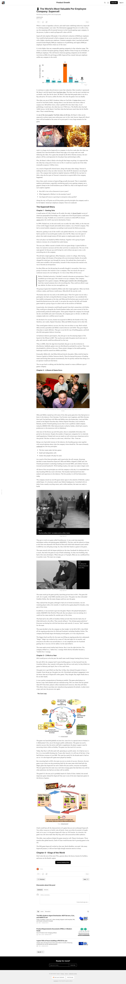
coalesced (39, 446)
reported (69, 28)
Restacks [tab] (46, 889)
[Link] (34, 207)
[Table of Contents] (2, 492)
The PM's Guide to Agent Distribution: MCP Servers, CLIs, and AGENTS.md (55, 916)
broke (75, 100)
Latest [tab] (41, 911)
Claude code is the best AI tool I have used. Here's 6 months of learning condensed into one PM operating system (54, 943)
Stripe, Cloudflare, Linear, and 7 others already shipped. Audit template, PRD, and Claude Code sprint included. (55, 920)
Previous (42, 879)
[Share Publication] (108, 2)
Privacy (62, 973)
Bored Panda (77, 213)
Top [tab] (38, 911)
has (61, 181)
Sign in (121, 2)
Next (85, 879)
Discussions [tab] (47, 911)
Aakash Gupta (39, 17)
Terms (66, 973)
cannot (38, 220)
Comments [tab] (40, 889)
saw (65, 152)
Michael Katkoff (64, 736)
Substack (56, 981)
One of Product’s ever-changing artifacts (46, 932)
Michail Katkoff (64, 824)
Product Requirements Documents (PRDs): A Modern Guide (54, 930)
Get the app (70, 977)
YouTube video (61, 92)
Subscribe (114, 2)
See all (39, 952)
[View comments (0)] (43, 22)
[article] (63, 920)
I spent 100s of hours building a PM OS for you (51, 941)
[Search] (104, 2)
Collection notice (73, 973)
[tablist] (42, 889)
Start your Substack (59, 977)
